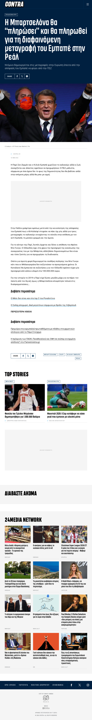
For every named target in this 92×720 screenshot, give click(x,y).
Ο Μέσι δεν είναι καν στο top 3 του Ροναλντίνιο (33, 298)
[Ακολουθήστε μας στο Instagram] (88, 685)
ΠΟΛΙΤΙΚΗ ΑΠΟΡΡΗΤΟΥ (40, 685)
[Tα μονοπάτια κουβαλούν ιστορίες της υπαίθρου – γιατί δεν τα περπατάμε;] (46, 570)
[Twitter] (22, 76)
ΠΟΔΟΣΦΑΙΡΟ (53, 381)
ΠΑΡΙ (62, 354)
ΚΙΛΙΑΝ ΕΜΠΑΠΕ (73, 354)
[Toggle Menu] (87, 4)
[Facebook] (17, 76)
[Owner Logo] (46, 698)
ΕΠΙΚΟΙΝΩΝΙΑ (58, 685)
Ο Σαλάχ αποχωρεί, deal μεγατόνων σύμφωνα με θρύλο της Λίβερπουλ (43, 305)
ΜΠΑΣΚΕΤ (9, 381)
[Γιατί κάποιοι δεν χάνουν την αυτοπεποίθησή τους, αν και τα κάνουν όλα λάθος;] (46, 641)
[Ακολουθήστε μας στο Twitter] (79, 685)
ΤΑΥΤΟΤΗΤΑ (23, 685)
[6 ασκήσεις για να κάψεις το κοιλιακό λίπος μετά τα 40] (46, 534)
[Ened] (46, 708)
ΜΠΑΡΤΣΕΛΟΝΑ (50, 354)
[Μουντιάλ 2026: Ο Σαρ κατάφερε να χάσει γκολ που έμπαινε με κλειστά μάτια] (67, 397)
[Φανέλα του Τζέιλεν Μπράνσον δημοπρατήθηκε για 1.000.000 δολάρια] (25, 397)
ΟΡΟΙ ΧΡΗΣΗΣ (10, 685)
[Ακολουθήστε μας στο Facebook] (71, 685)
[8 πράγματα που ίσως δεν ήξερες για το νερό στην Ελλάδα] (46, 603)
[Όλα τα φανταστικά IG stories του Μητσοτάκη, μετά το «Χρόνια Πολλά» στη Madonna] (18, 641)
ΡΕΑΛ (78, 358)
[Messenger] (27, 76)
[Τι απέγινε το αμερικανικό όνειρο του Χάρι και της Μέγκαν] (18, 603)
